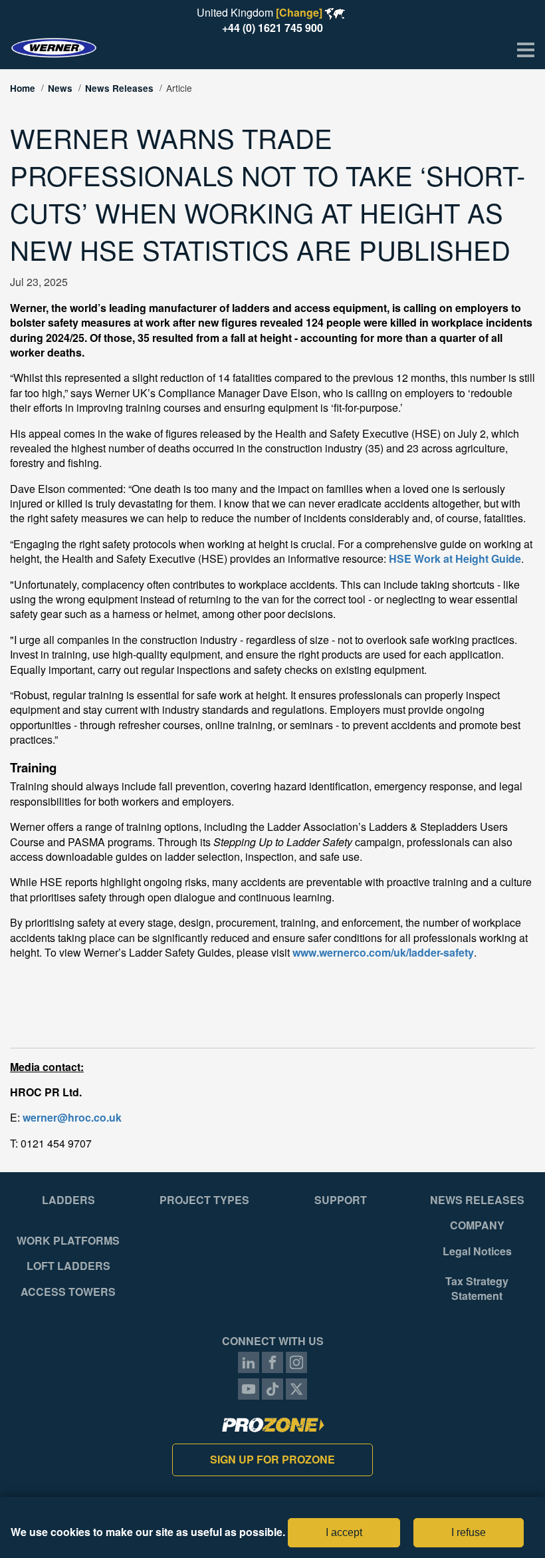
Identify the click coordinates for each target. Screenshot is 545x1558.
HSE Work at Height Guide (455, 558)
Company (477, 1225)
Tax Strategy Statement (476, 1288)
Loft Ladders (68, 1266)
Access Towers (68, 1292)
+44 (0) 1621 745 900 (272, 27)
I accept (344, 1532)
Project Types (204, 1200)
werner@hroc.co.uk (72, 1117)
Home (22, 88)
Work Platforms (68, 1240)
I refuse (468, 1532)
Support (340, 1200)
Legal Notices (477, 1251)
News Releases (119, 88)
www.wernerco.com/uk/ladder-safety (383, 952)
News (60, 88)
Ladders (68, 1200)
